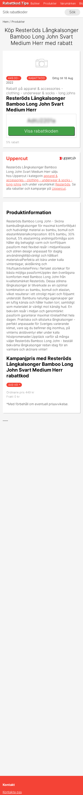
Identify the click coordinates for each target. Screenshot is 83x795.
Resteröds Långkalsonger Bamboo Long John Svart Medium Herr (35, 104)
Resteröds (62, 184)
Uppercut (17, 158)
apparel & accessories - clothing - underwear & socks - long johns (39, 180)
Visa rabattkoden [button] (41, 131)
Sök (72, 12)
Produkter (50, 3)
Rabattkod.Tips (16, 3)
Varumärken (68, 3)
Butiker (35, 3)
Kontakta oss (12, 792)
